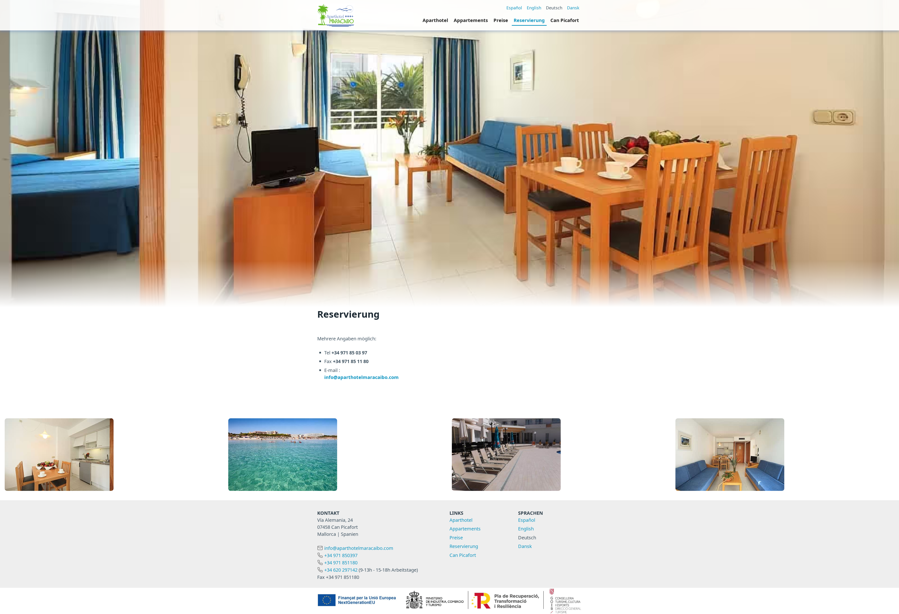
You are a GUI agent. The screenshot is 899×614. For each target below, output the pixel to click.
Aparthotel (435, 20)
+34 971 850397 (340, 555)
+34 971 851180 (340, 562)
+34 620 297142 (340, 570)
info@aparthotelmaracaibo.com (358, 548)
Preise (501, 20)
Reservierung (529, 20)
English (534, 8)
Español (514, 8)
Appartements (471, 20)
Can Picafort (564, 20)
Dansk (573, 8)
